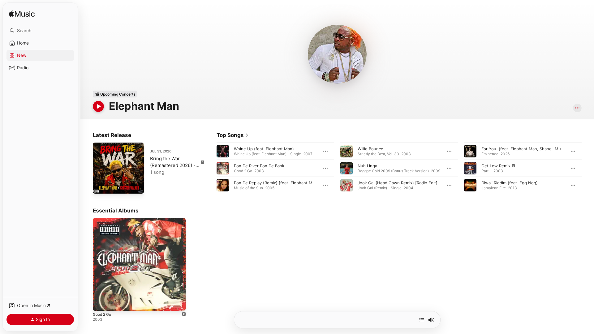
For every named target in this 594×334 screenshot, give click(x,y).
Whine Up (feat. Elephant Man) (264, 148)
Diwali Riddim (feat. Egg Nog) (509, 182)
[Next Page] (587, 168)
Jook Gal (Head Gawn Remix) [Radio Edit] (397, 182)
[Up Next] (421, 319)
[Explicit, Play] (470, 168)
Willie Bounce (370, 148)
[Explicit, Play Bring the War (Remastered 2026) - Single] (100, 186)
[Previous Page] (210, 168)
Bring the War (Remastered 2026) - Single (173, 165)
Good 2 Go (103, 220)
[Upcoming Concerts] (115, 94)
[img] (22, 14)
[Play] (98, 106)
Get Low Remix (495, 165)
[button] (40, 30)
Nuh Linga (367, 165)
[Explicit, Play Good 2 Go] (100, 303)
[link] (233, 135)
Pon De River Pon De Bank (259, 165)
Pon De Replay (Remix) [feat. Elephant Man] (276, 182)
